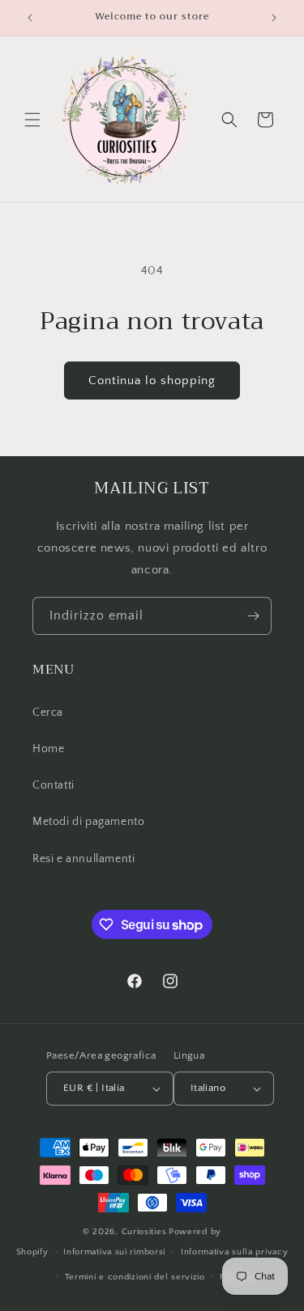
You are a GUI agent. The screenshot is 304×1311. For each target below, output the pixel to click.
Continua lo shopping (152, 380)
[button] (32, 119)
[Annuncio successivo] (274, 18)
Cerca (47, 712)
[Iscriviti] (253, 616)
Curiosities (144, 1232)
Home (48, 748)
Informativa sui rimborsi (114, 1252)
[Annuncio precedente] (30, 18)
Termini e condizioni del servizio (135, 1277)
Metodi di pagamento (88, 821)
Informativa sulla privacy (235, 1252)
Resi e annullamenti (83, 858)
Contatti (53, 785)
